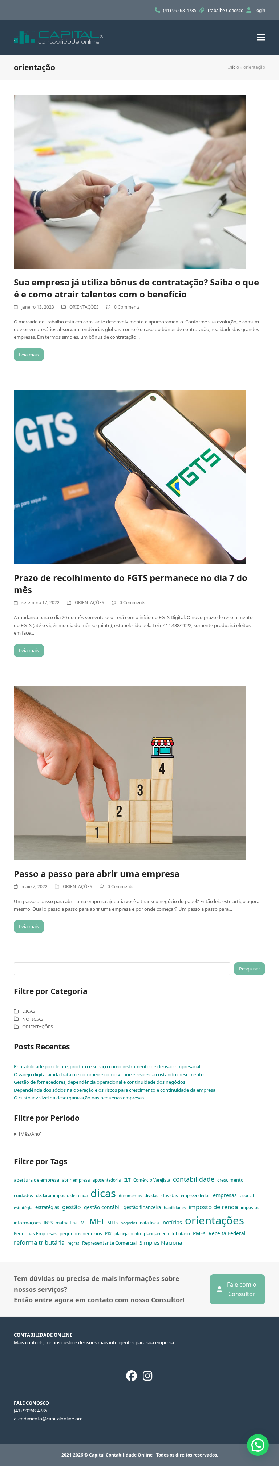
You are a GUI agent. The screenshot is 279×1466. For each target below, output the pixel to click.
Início (233, 67)
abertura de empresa (36, 1180)
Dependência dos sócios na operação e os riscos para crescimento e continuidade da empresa (114, 1090)
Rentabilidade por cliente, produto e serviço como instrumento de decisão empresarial (107, 1066)
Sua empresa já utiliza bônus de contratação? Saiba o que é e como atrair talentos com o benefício (136, 288)
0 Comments (127, 307)
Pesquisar (249, 968)
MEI (96, 1221)
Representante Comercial (109, 1243)
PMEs (199, 1233)
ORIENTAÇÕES (84, 307)
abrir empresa (76, 1180)
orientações (214, 1220)
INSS (48, 1222)
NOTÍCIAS (32, 1019)
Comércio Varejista (151, 1180)
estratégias (47, 1207)
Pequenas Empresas (35, 1234)
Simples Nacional (162, 1242)
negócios (129, 1222)
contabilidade (193, 1179)
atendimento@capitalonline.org (48, 1418)
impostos (250, 1207)
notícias (172, 1222)
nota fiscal (150, 1222)
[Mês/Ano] (30, 1134)
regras (73, 1243)
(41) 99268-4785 (180, 10)
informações (27, 1222)
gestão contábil (102, 1207)
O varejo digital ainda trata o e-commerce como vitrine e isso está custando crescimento (109, 1074)
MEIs (112, 1222)
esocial (247, 1196)
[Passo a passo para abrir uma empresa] (130, 772)
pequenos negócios (81, 1233)
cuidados (23, 1196)
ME (83, 1222)
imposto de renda (213, 1207)
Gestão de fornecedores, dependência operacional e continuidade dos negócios (99, 1082)
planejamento (127, 1233)
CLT (127, 1180)
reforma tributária (39, 1242)
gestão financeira (142, 1207)
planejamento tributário (167, 1233)
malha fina (67, 1223)
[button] (261, 37)
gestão (71, 1207)
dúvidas (169, 1195)
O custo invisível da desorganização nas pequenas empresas (79, 1097)
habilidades (175, 1207)
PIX (108, 1234)
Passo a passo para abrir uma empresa (96, 874)
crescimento (230, 1180)
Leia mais (29, 354)
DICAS (28, 1011)
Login (259, 10)
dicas (103, 1193)
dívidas (151, 1195)
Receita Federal (227, 1233)
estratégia (23, 1207)
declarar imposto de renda (62, 1195)
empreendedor (195, 1195)
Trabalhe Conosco (225, 10)
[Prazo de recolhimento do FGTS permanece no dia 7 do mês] (130, 477)
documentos (130, 1195)
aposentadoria (107, 1180)
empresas (225, 1195)
